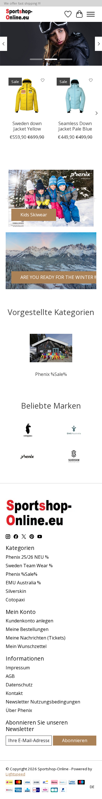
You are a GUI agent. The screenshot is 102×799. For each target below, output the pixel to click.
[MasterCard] (18, 783)
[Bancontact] (45, 783)
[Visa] (27, 783)
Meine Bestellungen (27, 629)
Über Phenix (19, 710)
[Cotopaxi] (28, 430)
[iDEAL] (9, 783)
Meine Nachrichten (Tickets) (35, 638)
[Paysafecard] (63, 783)
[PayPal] (63, 790)
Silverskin (16, 591)
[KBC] (27, 790)
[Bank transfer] (36, 783)
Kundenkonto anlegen (29, 621)
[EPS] (45, 790)
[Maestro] (81, 783)
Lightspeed (15, 774)
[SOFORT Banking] (54, 783)
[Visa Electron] (72, 783)
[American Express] (18, 790)
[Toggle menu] (90, 14)
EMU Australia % (23, 582)
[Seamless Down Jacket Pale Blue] (75, 96)
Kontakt (14, 693)
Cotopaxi (15, 600)
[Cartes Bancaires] (54, 790)
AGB (10, 676)
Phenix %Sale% (51, 374)
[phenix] (28, 457)
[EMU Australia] (74, 430)
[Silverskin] (74, 457)
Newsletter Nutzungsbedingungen (43, 702)
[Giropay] (36, 790)
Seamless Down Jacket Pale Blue (75, 126)
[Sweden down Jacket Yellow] (27, 96)
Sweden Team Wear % (29, 565)
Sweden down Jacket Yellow (27, 126)
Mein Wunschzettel (26, 646)
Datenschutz (19, 685)
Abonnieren (74, 740)
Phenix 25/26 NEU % (27, 557)
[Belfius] (9, 790)
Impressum (18, 668)
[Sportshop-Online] (20, 14)
